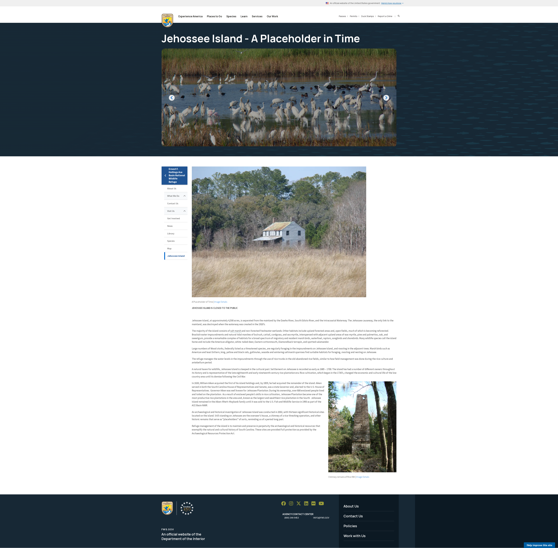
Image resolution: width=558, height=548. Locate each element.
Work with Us (355, 535)
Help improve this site (539, 545)
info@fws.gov (321, 517)
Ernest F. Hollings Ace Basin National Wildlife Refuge (177, 175)
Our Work (272, 16)
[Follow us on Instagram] (292, 503)
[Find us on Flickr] (314, 503)
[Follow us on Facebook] (284, 503)
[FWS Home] (167, 21)
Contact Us (172, 203)
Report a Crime (385, 16)
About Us (171, 188)
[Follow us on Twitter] (299, 503)
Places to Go (214, 16)
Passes (342, 16)
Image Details (220, 301)
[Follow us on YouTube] (322, 503)
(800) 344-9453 (291, 517)
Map (169, 248)
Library (170, 233)
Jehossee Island (176, 255)
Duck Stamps (367, 16)
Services (257, 16)
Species (231, 16)
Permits (353, 16)
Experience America (190, 16)
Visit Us (171, 210)
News (170, 225)
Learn (244, 16)
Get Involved (173, 218)
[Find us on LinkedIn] (307, 503)
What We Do (173, 195)
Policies (350, 525)
